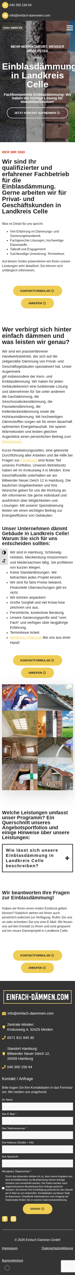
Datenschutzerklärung (57, 1248)
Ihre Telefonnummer (14, 1128)
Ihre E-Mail (9, 1114)
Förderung (28, 460)
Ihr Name (7, 1099)
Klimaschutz (11, 442)
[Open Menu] (70, 28)
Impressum (10, 1248)
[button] (7, 1268)
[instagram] (13, 1219)
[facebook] (5, 1219)
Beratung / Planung (25, 637)
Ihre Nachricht (10, 1156)
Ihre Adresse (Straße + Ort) (18, 1142)
